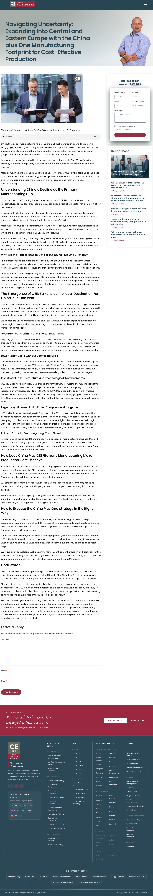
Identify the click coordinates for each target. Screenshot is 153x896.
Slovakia (99, 764)
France (98, 808)
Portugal (112, 824)
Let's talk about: (137, 102)
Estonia (112, 766)
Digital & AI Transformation (53, 802)
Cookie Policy (134, 893)
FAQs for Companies (134, 771)
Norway (112, 807)
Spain (98, 821)
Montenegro (114, 777)
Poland (98, 753)
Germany (99, 796)
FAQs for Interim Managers (132, 835)
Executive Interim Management (54, 757)
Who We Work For (133, 763)
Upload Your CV (132, 824)
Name (4, 671)
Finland (112, 815)
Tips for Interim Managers (132, 829)
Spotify (29, 805)
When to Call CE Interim (132, 754)
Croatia (99, 786)
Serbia (98, 781)
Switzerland (100, 804)
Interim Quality (78, 797)
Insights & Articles (133, 795)
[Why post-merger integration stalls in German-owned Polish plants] (130, 166)
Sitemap (144, 893)
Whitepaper (131, 787)
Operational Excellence (52, 819)
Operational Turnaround (52, 785)
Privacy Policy (122, 893)
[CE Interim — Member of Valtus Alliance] (24, 750)
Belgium (99, 817)
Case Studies (131, 792)
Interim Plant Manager (77, 784)
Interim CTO (77, 769)
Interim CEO (77, 753)
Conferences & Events (135, 806)
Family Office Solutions (56, 828)
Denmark (112, 811)
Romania (99, 773)
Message (118, 111)
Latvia (111, 762)
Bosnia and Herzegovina (114, 771)
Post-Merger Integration (52, 792)
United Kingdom (112, 797)
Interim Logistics (79, 793)
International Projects (56, 814)
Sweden (112, 803)
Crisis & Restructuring (56, 780)
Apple (16, 810)
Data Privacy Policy (124, 129)
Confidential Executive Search (56, 763)
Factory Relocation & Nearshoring (56, 809)
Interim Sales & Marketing (78, 802)
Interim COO (77, 761)
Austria (99, 800)
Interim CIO (77, 773)
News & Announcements (132, 801)
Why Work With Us (133, 759)
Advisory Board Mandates (53, 769)
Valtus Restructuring (55, 844)
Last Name (135, 93)
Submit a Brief (137, 720)
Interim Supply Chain (80, 789)
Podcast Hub (131, 810)
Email (4, 681)
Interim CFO (77, 757)
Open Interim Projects (134, 820)
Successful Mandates (134, 767)
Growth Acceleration (56, 797)
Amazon (27, 810)
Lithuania (112, 757)
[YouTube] (16, 786)
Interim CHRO (78, 765)
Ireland (112, 820)
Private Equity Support (56, 824)
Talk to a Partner (115, 720)
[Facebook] (22, 786)
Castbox (17, 816)
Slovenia (112, 753)
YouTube (17, 805)
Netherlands (101, 813)
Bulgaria (99, 777)
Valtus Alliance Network (53, 839)
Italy (97, 826)
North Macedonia (113, 782)
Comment (6, 639)
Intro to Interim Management (132, 782)
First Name (119, 93)
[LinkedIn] (10, 786)
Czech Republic (99, 758)
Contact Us (130, 846)
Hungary (99, 769)
